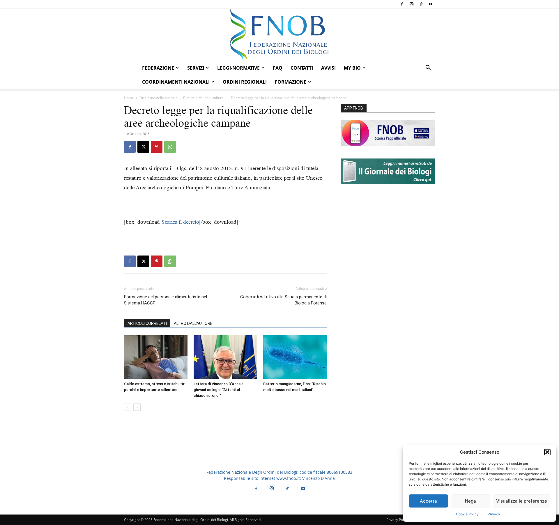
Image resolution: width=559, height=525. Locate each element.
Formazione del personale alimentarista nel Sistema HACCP (165, 300)
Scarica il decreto (180, 222)
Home (129, 97)
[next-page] (137, 407)
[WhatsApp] (170, 147)
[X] (143, 147)
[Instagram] (411, 4)
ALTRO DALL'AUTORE (193, 323)
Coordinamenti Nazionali (176, 82)
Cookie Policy (467, 514)
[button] (547, 452)
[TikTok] (421, 4)
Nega (470, 501)
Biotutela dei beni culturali (204, 97)
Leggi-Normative (238, 68)
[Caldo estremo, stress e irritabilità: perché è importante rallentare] (155, 357)
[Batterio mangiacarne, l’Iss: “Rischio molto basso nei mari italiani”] (295, 357)
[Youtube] (430, 4)
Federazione (158, 68)
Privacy (494, 514)
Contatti (302, 68)
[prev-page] (127, 407)
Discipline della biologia (158, 97)
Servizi (195, 68)
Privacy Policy (397, 519)
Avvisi (328, 68)
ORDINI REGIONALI (245, 82)
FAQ (277, 68)
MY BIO (352, 68)
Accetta (428, 501)
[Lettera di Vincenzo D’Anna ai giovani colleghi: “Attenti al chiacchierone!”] (225, 357)
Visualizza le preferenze (521, 501)
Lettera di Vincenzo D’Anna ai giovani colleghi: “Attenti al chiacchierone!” (219, 390)
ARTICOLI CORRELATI (147, 323)
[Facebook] (401, 4)
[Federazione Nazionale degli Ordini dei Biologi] (279, 34)
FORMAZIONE (290, 82)
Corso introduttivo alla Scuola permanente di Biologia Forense (283, 300)
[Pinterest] (156, 147)
